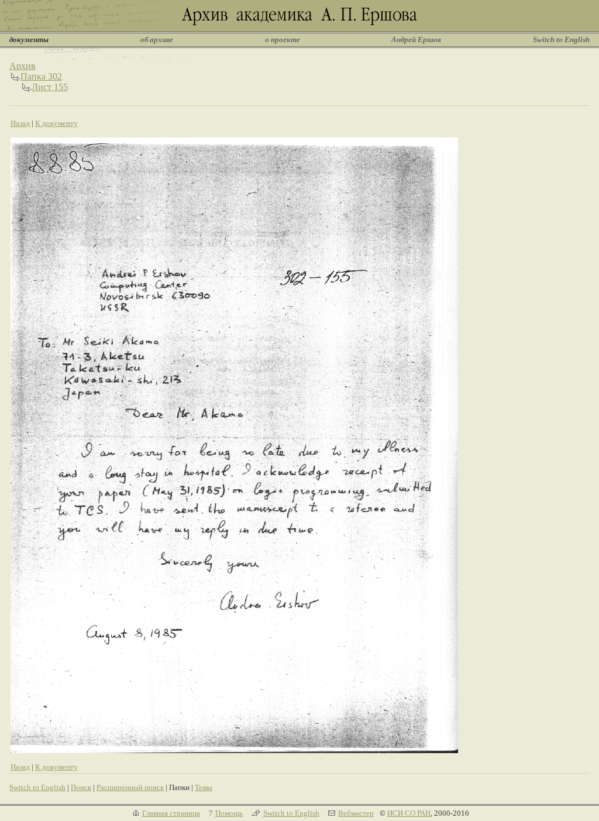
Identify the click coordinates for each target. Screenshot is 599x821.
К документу (56, 123)
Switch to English (561, 39)
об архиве (156, 39)
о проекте (282, 39)
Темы (203, 787)
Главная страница (171, 813)
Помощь (229, 813)
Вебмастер (356, 813)
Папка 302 (41, 76)
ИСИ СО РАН (409, 813)
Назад (20, 123)
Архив (22, 66)
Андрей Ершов (416, 39)
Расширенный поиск (130, 787)
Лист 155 (50, 87)
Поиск (81, 787)
